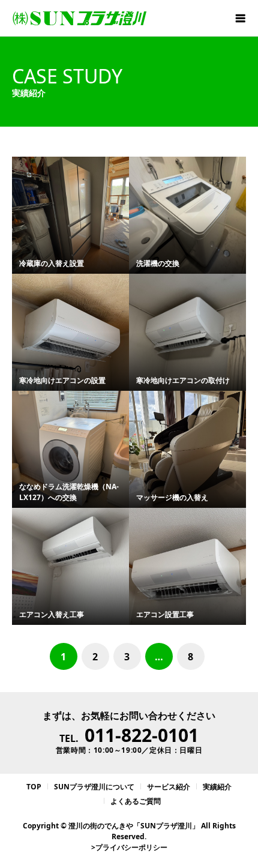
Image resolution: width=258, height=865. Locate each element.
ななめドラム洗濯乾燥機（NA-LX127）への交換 (69, 491)
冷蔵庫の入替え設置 (51, 263)
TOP (33, 787)
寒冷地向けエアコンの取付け (183, 380)
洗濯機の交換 (157, 263)
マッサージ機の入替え (172, 497)
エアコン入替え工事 (51, 614)
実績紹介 (217, 787)
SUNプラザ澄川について (94, 787)
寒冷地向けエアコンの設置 (62, 380)
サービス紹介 (168, 787)
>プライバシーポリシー (129, 847)
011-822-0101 (142, 735)
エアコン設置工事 (165, 614)
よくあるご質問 (135, 801)
